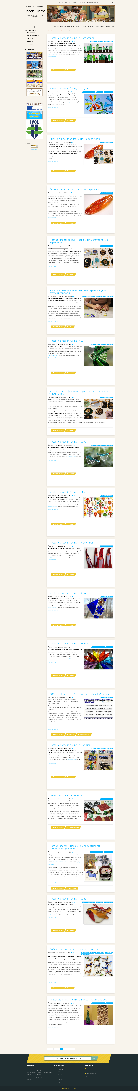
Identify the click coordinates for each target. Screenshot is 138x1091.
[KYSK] (34, 104)
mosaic (70, 326)
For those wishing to (33, 35)
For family (109, 296)
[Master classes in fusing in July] (98, 356)
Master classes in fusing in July (67, 341)
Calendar (67, 26)
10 (66, 1048)
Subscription (100, 26)
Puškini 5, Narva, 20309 (79, 2)
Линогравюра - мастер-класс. (67, 795)
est (108, 2)
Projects (92, 26)
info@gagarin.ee (93, 2)
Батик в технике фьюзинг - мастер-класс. (74, 189)
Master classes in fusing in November (71, 543)
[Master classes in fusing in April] (98, 608)
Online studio (31, 32)
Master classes (75, 26)
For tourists (109, 902)
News (61, 26)
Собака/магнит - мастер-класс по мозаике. (75, 949)
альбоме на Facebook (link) (59, 861)
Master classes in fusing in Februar (69, 745)
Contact (107, 26)
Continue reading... (53, 56)
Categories (64, 30)
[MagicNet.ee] (34, 115)
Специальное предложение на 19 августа (74, 139)
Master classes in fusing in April (67, 593)
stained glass (72, 888)
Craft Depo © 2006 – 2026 (69, 1088)
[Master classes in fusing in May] (98, 507)
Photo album (85, 26)
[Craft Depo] (34, 12)
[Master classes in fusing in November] (98, 558)
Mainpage (56, 26)
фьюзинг (71, 70)
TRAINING (30, 41)
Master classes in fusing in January (69, 899)
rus (111, 2)
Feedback (30, 44)
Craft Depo (51, 30)
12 (71, 1048)
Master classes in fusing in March (68, 644)
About (112, 26)
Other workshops (84, 734)
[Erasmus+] (34, 108)
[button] (52, 14)
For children (30, 38)
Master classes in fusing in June (67, 442)
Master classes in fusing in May (67, 492)
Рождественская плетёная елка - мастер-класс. (78, 1000)
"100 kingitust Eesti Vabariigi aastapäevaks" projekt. (79, 694)
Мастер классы (58, 70)
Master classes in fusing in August (69, 88)
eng (113, 2)
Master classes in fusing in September (71, 38)
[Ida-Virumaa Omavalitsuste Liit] (34, 129)
